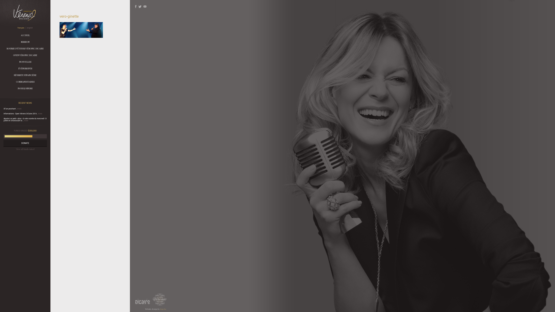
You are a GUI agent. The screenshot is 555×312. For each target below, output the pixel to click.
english (30, 28)
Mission (25, 42)
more (19, 109)
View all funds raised (25, 149)
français (21, 28)
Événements (25, 68)
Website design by (155, 309)
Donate (25, 143)
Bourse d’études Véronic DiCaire (25, 48)
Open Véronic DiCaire (25, 55)
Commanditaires (25, 81)
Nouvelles (25, 62)
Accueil (25, 35)
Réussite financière (25, 75)
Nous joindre (25, 88)
